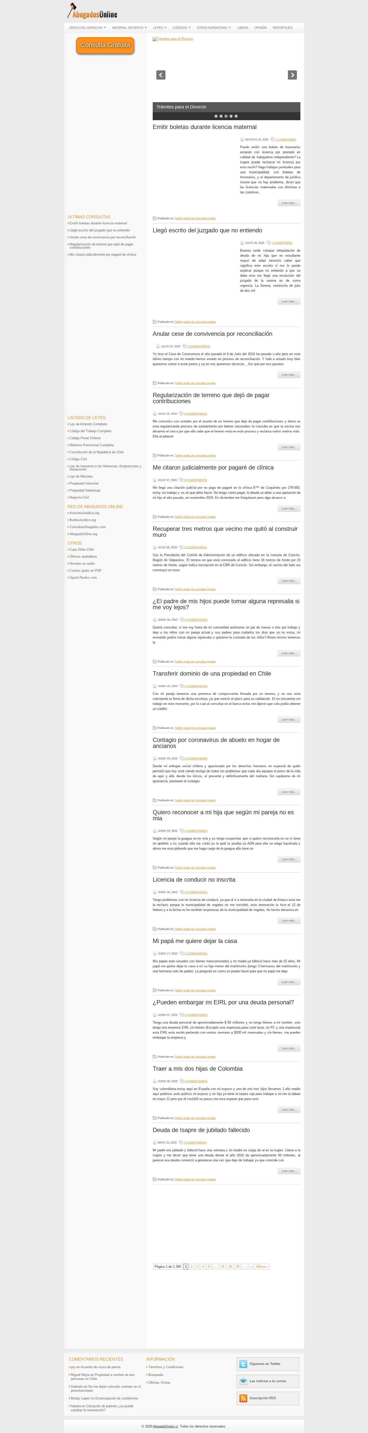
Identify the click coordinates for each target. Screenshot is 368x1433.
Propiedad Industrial (84, 483)
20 (230, 1266)
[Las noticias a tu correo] (244, 1381)
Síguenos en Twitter (265, 1364)
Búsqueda (155, 1375)
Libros (242, 28)
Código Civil (78, 459)
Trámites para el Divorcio (181, 106)
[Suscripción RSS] (244, 1398)
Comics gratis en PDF (86, 570)
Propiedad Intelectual (85, 490)
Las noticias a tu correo (268, 1381)
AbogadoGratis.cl (165, 1426)
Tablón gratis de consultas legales (195, 218)
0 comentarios (199, 346)
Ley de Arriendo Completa (88, 424)
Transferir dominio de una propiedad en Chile (212, 673)
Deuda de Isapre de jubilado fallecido (201, 1130)
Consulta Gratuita (105, 45)
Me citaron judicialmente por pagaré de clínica (213, 467)
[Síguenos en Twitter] (244, 1364)
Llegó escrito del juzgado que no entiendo (207, 230)
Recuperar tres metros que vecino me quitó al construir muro (225, 531)
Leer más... (289, 203)
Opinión (260, 28)
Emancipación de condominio (116, 1398)
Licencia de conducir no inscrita (194, 879)
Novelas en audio (82, 563)
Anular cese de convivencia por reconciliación (212, 333)
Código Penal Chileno (85, 438)
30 (237, 1266)
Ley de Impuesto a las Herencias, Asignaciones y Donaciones (105, 467)
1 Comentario (286, 139)
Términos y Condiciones (165, 1367)
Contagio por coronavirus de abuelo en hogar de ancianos (216, 742)
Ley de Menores (81, 476)
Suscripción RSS (263, 1398)
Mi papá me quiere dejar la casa (195, 940)
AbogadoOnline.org (83, 534)
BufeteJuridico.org (83, 520)
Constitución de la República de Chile (97, 452)
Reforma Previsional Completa (92, 445)
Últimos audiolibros (83, 556)
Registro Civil (79, 497)
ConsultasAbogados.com (88, 527)
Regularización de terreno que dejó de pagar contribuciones (211, 398)
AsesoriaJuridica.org (84, 513)
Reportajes (283, 28)
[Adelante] (292, 75)
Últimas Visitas (159, 1382)
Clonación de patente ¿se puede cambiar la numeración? (102, 1408)
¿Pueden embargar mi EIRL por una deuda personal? (223, 1002)
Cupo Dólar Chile (82, 549)
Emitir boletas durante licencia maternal (205, 126)
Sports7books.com (83, 577)
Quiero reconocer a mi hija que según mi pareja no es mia (223, 815)
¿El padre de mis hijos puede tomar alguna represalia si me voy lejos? (226, 604)
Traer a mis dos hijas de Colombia (198, 1068)
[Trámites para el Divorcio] (173, 39)
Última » (262, 1266)
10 (222, 1266)
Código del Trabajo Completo (90, 431)
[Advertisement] (195, 173)
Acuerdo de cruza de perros (101, 1367)
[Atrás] (160, 75)
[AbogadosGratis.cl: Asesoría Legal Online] (90, 18)
